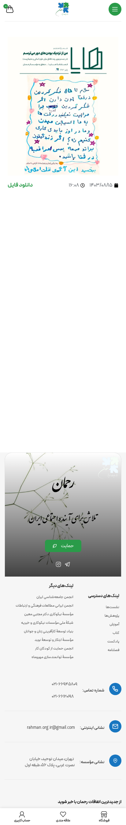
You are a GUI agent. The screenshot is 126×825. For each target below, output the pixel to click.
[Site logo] (62, 9)
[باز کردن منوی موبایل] (115, 9)
